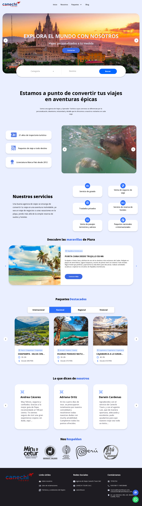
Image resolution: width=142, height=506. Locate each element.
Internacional (38, 310)
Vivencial (104, 310)
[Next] (136, 40)
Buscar (108, 71)
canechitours (80, 490)
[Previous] (6, 40)
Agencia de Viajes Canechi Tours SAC (88, 481)
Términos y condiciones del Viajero (53, 490)
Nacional (60, 310)
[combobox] (42, 71)
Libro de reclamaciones (49, 485)
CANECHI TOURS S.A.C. (84, 485)
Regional (82, 310)
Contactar (71, 50)
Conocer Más (73, 277)
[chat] (135, 493)
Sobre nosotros (47, 481)
